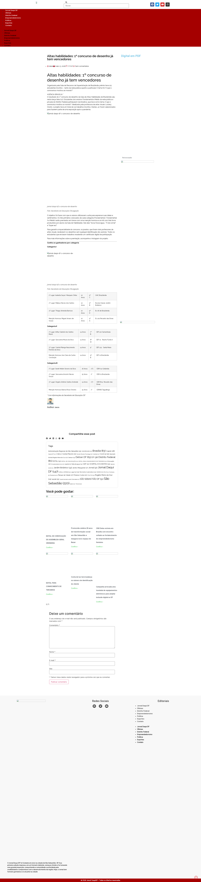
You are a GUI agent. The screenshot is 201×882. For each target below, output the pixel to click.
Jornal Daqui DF (11, 10)
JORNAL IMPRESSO (64, 472)
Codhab (96, 454)
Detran (71, 457)
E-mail (52, 660)
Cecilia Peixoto (69, 454)
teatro (72, 484)
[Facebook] (152, 4)
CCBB (59, 454)
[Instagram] (168, 4)
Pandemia (54, 475)
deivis (57, 407)
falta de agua (77, 464)
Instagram (95, 238)
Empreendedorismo (13, 18)
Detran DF (83, 457)
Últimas (8, 13)
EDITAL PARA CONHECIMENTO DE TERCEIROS (93, 461)
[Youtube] (162, 4)
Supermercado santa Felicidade (69, 479)
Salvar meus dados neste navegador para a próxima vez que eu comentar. (80, 677)
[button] (100, 28)
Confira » (49, 547)
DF (94, 457)
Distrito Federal (11, 15)
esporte (68, 464)
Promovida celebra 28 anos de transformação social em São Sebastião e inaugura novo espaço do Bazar (82, 535)
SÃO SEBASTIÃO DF (91, 479)
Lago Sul (75, 472)
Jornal (92, 468)
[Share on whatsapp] (56, 438)
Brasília (99, 450)
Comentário (54, 625)
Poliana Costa (80, 475)
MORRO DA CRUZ (103, 472)
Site (50, 669)
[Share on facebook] (47, 438)
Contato (8, 25)
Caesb (110, 451)
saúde (55, 479)
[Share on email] (63, 438)
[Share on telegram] (59, 438)
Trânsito (79, 484)
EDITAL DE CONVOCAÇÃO (69, 461)
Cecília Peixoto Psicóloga (84, 454)
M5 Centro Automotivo (88, 472)
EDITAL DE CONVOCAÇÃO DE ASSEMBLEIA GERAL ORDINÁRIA (56, 539)
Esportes (8, 23)
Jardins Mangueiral (80, 468)
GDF (86, 464)
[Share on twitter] (50, 438)
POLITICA (91, 475)
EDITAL (57, 461)
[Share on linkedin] (53, 438)
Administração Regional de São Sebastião (64, 451)
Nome (52, 652)
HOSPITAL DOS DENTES (100, 464)
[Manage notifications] (196, 877)
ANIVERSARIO (87, 451)
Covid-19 (104, 454)
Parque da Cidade (65, 475)
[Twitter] (157, 4)
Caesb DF (52, 454)
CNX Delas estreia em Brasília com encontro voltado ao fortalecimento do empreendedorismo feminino (106, 535)
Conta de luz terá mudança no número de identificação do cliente (82, 580)
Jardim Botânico (63, 468)
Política (8, 20)
